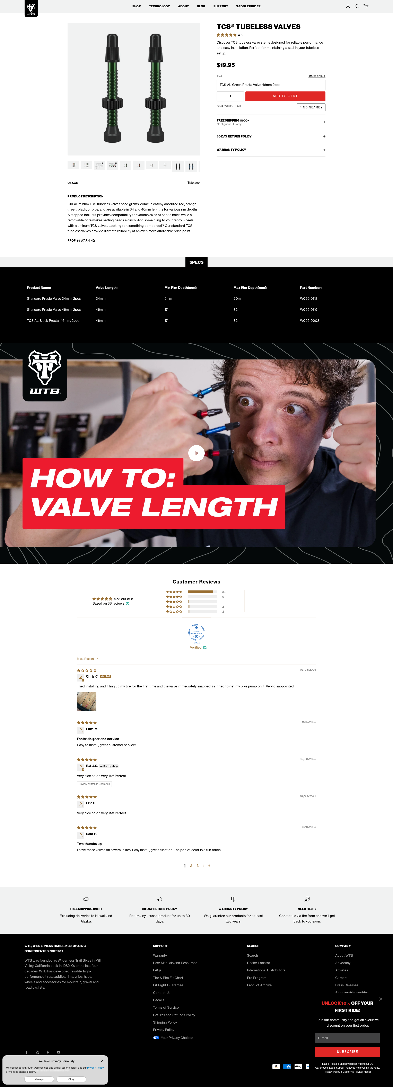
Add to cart (285, 96)
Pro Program (257, 978)
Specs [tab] (196, 262)
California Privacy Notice (357, 1071)
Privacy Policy (332, 1071)
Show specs (316, 75)
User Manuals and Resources (175, 963)
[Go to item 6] (139, 165)
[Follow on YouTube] (58, 1052)
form (311, 916)
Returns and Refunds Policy (174, 1015)
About (183, 6)
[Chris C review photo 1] (87, 702)
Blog (201, 6)
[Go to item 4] (112, 165)
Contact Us (161, 993)
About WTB (344, 955)
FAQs (157, 970)
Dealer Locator (258, 963)
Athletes (341, 970)
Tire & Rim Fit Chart (168, 978)
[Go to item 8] (165, 165)
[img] (87, 670)
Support (220, 6)
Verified (196, 647)
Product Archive (259, 985)
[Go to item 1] (73, 165)
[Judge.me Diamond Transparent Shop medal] (196, 632)
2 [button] (191, 866)
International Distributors (266, 970)
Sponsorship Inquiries (351, 993)
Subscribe (347, 1052)
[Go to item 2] (86, 165)
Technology (159, 6)
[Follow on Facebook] (27, 1052)
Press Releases (346, 985)
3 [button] (198, 866)
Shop (136, 6)
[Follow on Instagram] (37, 1052)
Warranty (160, 955)
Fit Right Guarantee (168, 985)
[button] (227, 35)
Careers (341, 978)
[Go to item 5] (125, 165)
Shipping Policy (165, 1022)
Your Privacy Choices (177, 1038)
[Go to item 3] (99, 165)
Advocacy (342, 963)
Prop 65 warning (81, 240)
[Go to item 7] (152, 165)
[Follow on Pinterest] (48, 1052)
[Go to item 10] (191, 166)
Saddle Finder (248, 6)
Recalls (158, 1000)
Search (252, 955)
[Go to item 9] (178, 166)
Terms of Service (166, 1007)
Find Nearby (311, 107)
